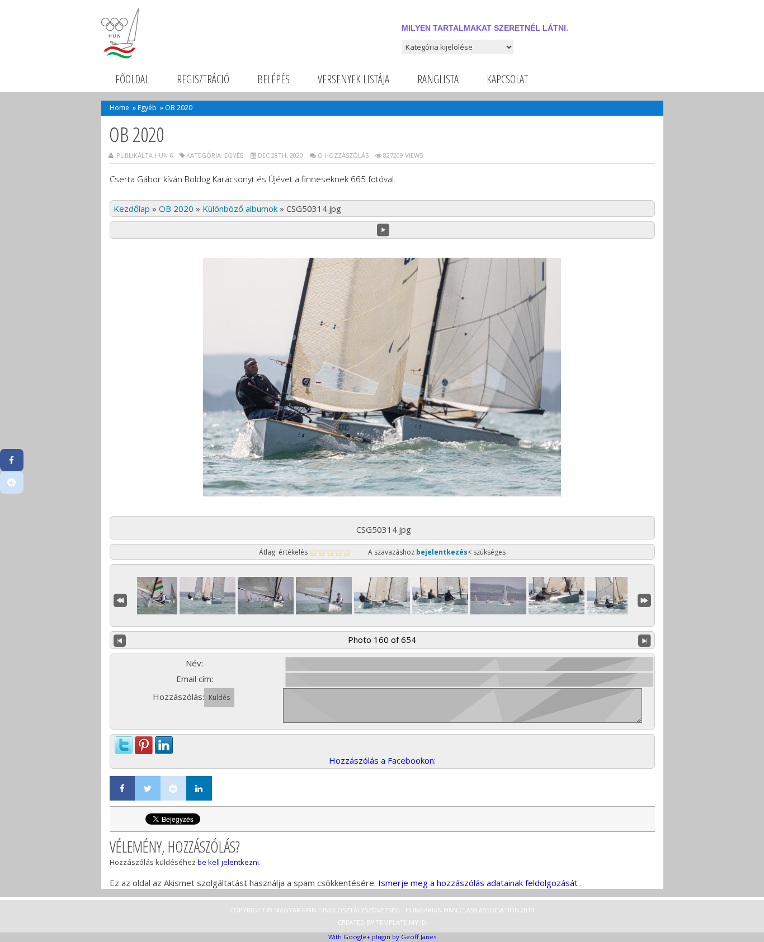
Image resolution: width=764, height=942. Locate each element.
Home (119, 107)
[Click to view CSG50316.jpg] (498, 595)
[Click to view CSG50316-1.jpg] (440, 595)
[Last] (644, 599)
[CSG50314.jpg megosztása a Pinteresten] (144, 742)
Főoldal (132, 79)
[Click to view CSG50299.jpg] (149, 595)
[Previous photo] (120, 640)
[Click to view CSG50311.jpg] (324, 595)
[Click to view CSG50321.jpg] (615, 595)
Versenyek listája (353, 79)
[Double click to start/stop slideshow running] (382, 595)
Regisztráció (203, 79)
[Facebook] (122, 788)
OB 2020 (176, 208)
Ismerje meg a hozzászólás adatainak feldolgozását (478, 882)
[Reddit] (173, 788)
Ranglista (438, 79)
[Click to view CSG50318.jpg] (556, 595)
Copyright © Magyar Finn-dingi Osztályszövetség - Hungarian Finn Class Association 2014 (382, 910)
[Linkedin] (199, 788)
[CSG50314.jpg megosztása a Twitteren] (124, 742)
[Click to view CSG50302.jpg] (207, 595)
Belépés (273, 79)
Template (391, 922)
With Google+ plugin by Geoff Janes (382, 936)
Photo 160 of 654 (382, 639)
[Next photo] (644, 640)
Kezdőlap (132, 208)
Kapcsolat (507, 79)
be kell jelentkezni (228, 862)
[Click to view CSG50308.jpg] (266, 595)
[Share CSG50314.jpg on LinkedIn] (164, 742)
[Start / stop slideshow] (383, 230)
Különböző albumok (239, 208)
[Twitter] (148, 788)
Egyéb (147, 107)
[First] (120, 599)
